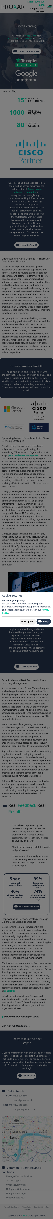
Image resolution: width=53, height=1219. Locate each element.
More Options (27, 621)
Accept (46, 621)
